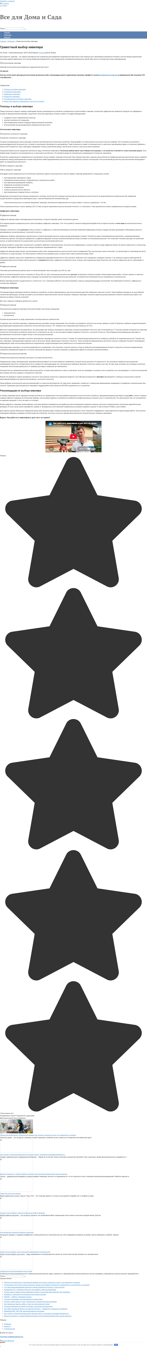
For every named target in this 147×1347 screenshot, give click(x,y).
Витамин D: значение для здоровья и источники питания (25, 1294)
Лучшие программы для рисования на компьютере (23, 1299)
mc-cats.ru (3, 5)
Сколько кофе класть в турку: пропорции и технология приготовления (30, 1302)
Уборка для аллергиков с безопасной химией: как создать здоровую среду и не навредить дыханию (38, 1135)
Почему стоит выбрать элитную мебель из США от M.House (22, 1213)
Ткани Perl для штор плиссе (10, 1193)
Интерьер (7, 35)
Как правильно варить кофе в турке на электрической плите (27, 1304)
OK (116, 1345)
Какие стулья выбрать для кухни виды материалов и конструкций (25, 1252)
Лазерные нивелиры (12, 97)
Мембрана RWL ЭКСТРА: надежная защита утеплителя (24, 1311)
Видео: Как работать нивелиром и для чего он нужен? (24, 101)
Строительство (9, 1329)
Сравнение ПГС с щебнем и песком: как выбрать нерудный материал (30, 1290)
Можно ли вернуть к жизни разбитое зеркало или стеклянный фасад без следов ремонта (33, 1174)
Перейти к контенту (7, 1)
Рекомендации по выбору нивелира (17, 99)
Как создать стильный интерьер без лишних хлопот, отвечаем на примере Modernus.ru (32, 1155)
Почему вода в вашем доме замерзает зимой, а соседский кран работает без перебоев (37, 1292)
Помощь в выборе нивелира (15, 89)
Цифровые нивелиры (12, 94)
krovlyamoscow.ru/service (108, 75)
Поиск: (2, 29)
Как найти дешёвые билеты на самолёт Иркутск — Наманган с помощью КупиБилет (35, 1309)
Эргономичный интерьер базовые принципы (17, 1232)
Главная (7, 33)
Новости (7, 37)
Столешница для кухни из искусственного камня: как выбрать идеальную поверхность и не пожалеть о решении (46, 1285)
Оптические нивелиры (12, 92)
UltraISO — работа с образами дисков (18, 1297)
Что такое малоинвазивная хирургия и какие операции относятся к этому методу (34, 1287)
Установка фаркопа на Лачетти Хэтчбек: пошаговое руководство (28, 1306)
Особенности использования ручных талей (16, 1271)
